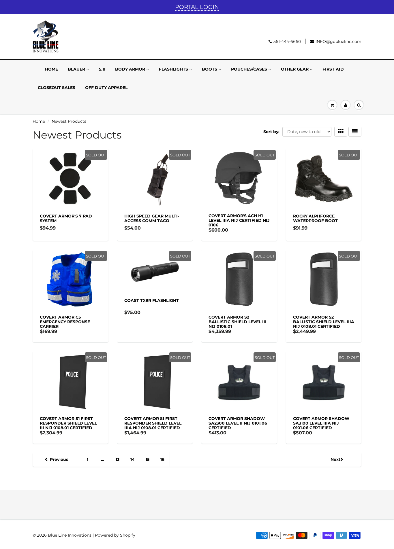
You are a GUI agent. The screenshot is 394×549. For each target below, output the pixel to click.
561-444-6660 (287, 41)
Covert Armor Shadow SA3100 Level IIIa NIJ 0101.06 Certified (321, 423)
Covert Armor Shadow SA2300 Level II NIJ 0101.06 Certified (238, 423)
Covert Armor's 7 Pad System (66, 218)
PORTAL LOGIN (197, 6)
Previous (59, 459)
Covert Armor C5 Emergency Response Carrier (65, 322)
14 (132, 459)
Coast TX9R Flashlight (151, 300)
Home (39, 121)
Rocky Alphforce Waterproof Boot (315, 218)
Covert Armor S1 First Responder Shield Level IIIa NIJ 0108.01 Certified (152, 423)
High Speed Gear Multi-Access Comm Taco (151, 218)
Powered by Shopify (115, 535)
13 (117, 459)
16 (162, 459)
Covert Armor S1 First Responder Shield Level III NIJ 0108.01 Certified (68, 423)
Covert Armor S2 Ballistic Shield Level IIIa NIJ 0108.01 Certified (323, 322)
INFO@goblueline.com (338, 41)
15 (147, 459)
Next (335, 459)
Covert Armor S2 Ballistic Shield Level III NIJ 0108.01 (238, 322)
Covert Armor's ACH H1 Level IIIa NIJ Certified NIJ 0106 (239, 220)
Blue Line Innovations (69, 535)
